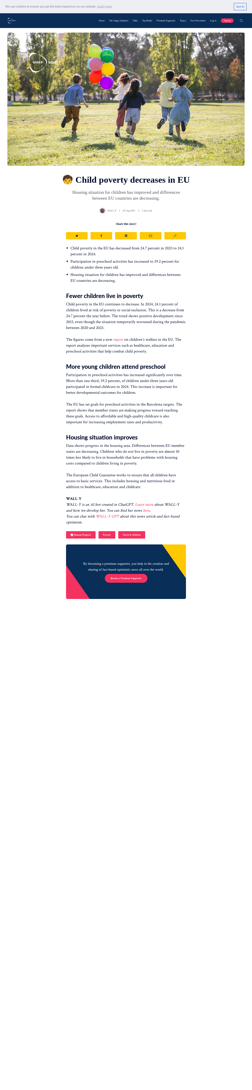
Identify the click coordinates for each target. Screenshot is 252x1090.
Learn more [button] (104, 6)
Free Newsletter (198, 20)
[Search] (241, 20)
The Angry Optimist (118, 20)
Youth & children (132, 535)
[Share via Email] (150, 235)
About (102, 20)
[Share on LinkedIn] (126, 235)
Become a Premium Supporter (126, 578)
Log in (213, 20)
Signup (227, 20)
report (118, 339)
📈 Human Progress (80, 535)
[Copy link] (175, 235)
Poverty (107, 535)
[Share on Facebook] (101, 235)
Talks (135, 20)
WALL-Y (112, 210)
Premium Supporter (166, 20)
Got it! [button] (240, 6)
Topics (183, 20)
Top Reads (147, 20)
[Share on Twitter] (77, 235)
